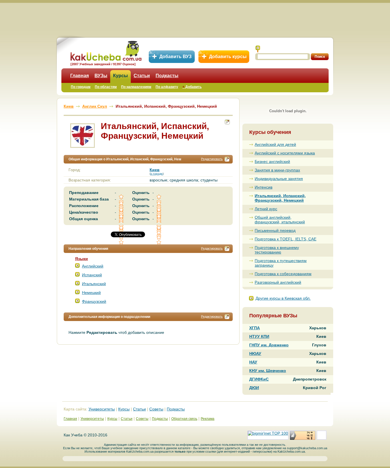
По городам (81, 87)
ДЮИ (254, 387)
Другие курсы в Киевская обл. (283, 298)
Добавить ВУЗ (175, 56)
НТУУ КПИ (259, 336)
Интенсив (263, 187)
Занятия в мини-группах (277, 170)
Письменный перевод (275, 230)
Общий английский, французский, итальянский (280, 219)
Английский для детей (275, 144)
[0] (159, 232)
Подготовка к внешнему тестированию (277, 249)
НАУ (253, 362)
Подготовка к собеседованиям (283, 273)
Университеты (102, 409)
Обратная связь (184, 419)
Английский (92, 266)
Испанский (92, 275)
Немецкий (91, 292)
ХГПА (254, 328)
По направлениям (136, 87)
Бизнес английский (272, 161)
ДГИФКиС (259, 379)
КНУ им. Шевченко (267, 370)
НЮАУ (255, 353)
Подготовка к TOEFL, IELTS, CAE (285, 239)
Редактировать (212, 159)
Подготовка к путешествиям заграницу (281, 262)
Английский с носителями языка (285, 153)
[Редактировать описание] (227, 159)
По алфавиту (167, 87)
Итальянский (94, 283)
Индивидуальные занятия (279, 178)
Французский (94, 301)
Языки (81, 258)
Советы (156, 409)
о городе (156, 173)
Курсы (120, 75)
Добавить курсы (228, 56)
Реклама (207, 419)
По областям (106, 87)
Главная (79, 75)
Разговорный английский (278, 282)
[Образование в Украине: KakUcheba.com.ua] (105, 50)
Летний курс (266, 209)
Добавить (192, 87)
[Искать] (258, 49)
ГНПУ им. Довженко (269, 345)
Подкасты (167, 75)
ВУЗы (101, 75)
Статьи (142, 75)
